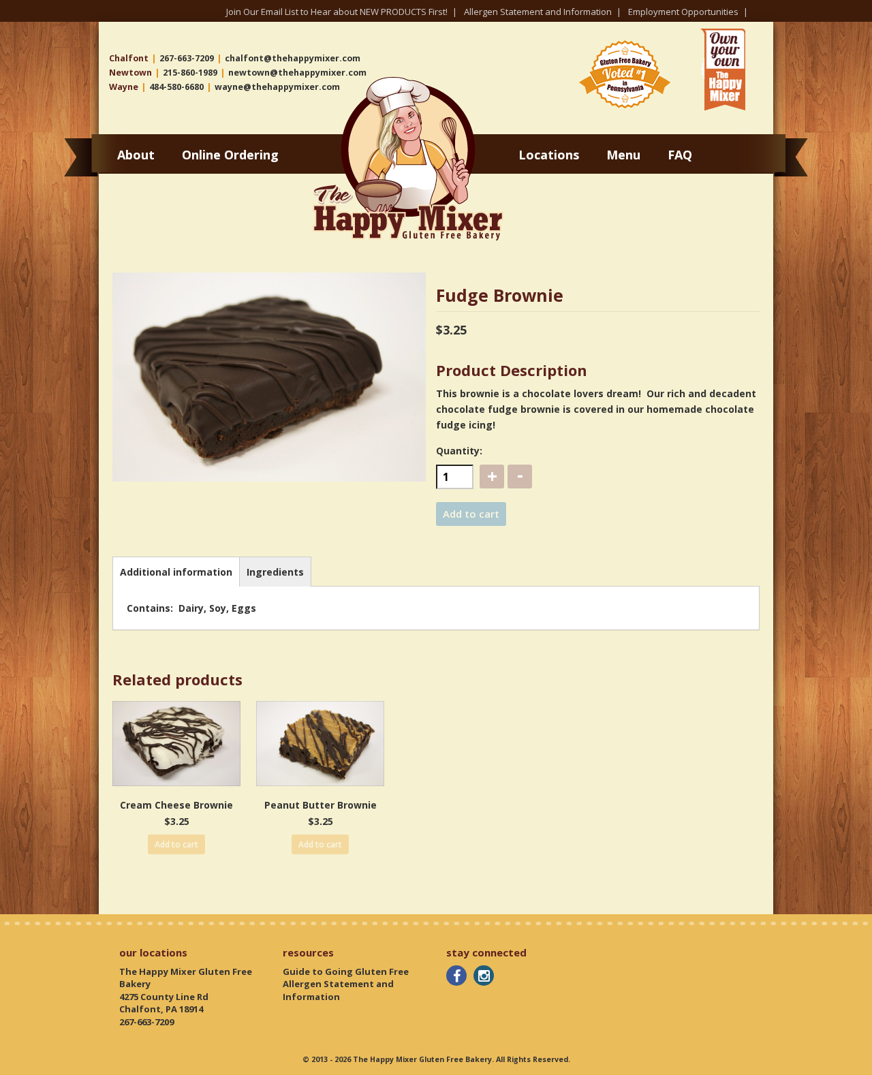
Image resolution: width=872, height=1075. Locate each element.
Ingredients (275, 571)
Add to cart (471, 513)
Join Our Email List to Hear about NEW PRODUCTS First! (337, 11)
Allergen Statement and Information (538, 11)
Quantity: (459, 450)
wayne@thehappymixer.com (277, 87)
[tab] (176, 572)
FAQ (680, 154)
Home (329, 82)
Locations (548, 154)
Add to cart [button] (176, 844)
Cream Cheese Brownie (176, 805)
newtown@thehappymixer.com (297, 72)
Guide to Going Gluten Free (346, 971)
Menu (623, 154)
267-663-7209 (186, 58)
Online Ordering (230, 154)
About (136, 154)
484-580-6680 (176, 87)
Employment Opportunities (683, 11)
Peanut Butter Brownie (320, 805)
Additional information (176, 571)
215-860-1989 (190, 72)
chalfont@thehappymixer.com (292, 58)
